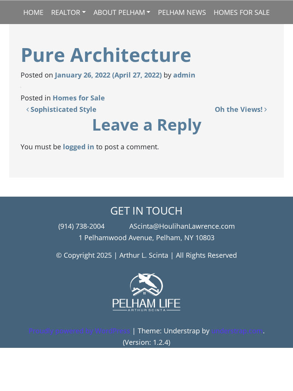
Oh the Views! (239, 109)
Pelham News (182, 12)
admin (184, 74)
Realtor (65, 12)
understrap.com (237, 330)
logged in (78, 146)
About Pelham (119, 12)
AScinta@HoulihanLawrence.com (182, 226)
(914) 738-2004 (81, 226)
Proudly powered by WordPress (79, 330)
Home (33, 12)
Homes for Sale (242, 12)
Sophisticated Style (63, 109)
